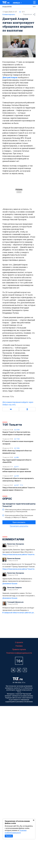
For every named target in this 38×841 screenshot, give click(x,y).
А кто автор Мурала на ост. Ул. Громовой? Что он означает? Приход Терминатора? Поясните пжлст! (19, 565)
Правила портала (19, 649)
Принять (9, 836)
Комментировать (8, 14)
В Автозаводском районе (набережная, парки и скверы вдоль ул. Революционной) (20, 510)
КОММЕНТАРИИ (13, 539)
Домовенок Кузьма (9, 583)
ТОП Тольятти (12, 424)
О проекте (19, 642)
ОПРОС (7, 498)
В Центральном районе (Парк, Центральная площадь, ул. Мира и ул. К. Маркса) (19, 516)
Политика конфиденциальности (19, 653)
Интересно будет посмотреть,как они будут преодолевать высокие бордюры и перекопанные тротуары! (18, 609)
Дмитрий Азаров (9, 77)
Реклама (19, 646)
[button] (10, 409)
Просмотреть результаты (19, 526)
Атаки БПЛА (7, 7)
